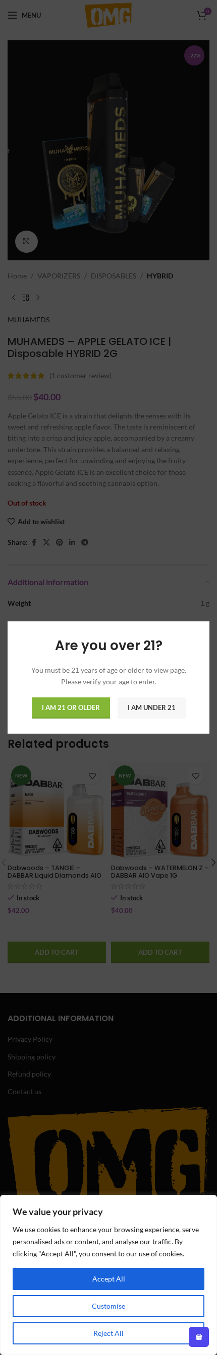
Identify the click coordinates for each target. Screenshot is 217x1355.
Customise (108, 1306)
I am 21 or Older (71, 707)
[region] (108, 1275)
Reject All (108, 1333)
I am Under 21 (152, 707)
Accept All (108, 1278)
